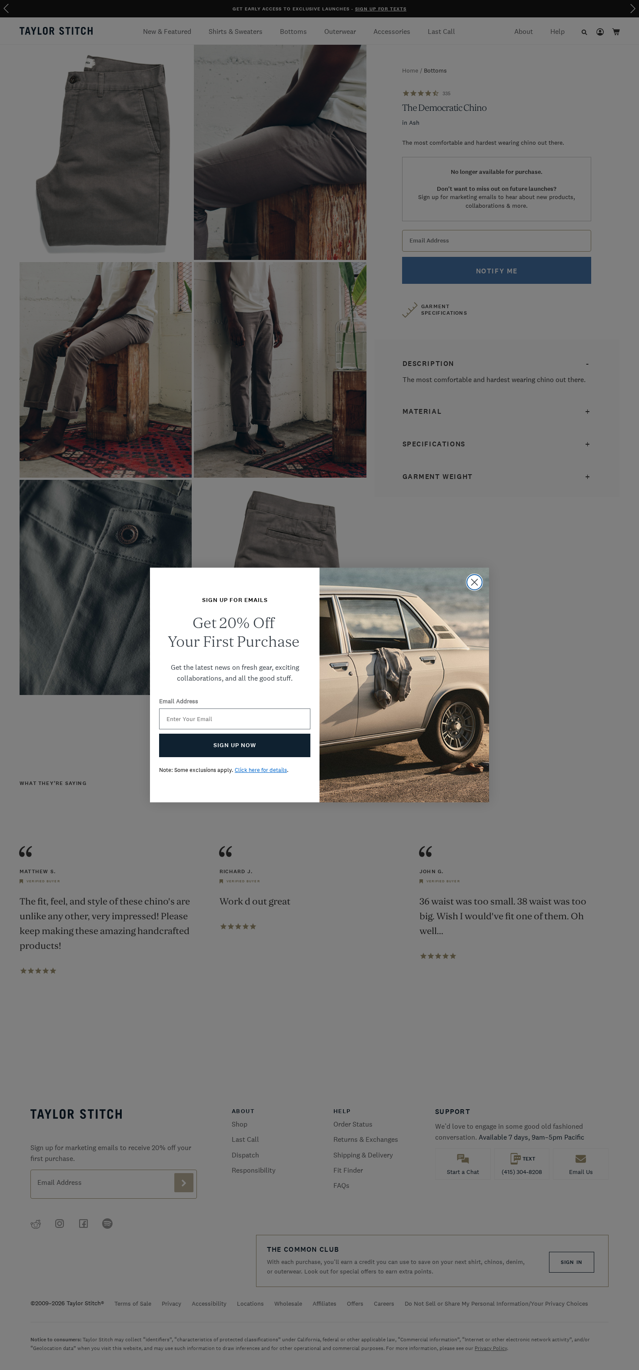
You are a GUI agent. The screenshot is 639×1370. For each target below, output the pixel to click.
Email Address (178, 701)
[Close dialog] (474, 582)
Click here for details (261, 770)
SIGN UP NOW (234, 745)
